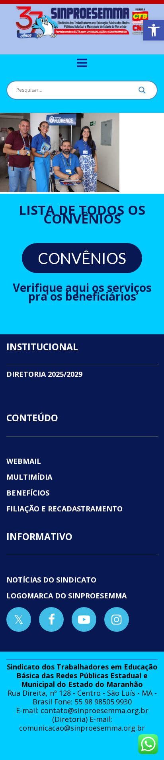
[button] (153, 30)
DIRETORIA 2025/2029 (44, 374)
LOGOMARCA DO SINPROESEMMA (66, 595)
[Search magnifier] (142, 92)
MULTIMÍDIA (29, 477)
